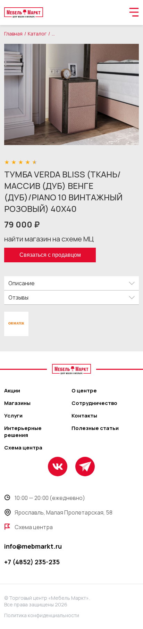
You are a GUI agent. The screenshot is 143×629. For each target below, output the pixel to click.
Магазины (17, 403)
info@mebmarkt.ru (33, 546)
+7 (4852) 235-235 (32, 562)
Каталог (37, 33)
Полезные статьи (95, 428)
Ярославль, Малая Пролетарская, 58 (63, 512)
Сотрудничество (94, 403)
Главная (13, 33)
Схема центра (23, 447)
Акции (12, 390)
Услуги (13, 415)
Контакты (84, 415)
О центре (84, 390)
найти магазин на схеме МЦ (49, 239)
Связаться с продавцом (50, 255)
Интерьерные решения (23, 432)
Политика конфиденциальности (41, 615)
